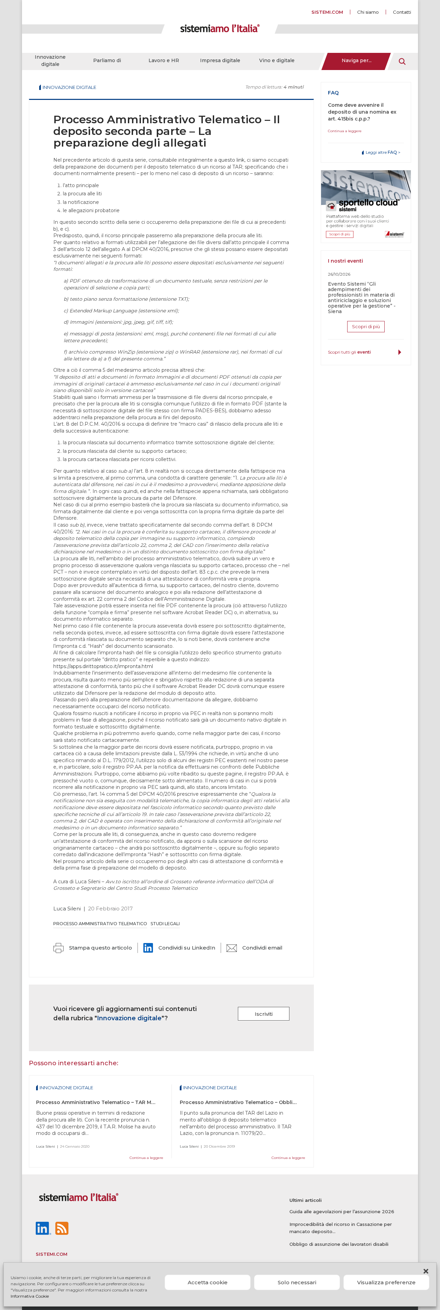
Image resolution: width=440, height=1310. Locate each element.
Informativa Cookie (30, 1296)
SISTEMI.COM (327, 12)
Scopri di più (366, 326)
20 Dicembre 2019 (219, 1146)
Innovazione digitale (50, 60)
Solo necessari (297, 1282)
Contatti (402, 12)
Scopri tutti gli (349, 352)
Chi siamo (368, 12)
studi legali (165, 923)
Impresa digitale (220, 60)
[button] (425, 1271)
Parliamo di (107, 60)
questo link (231, 160)
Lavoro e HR (163, 60)
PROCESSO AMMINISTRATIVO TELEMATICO (100, 923)
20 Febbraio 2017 (110, 908)
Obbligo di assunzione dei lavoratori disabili (338, 1244)
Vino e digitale (277, 60)
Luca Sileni (67, 908)
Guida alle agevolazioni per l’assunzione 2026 (341, 1211)
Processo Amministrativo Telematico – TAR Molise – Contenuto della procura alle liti (142, 1102)
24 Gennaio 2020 (74, 1146)
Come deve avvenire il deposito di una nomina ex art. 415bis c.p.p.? (362, 112)
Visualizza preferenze (386, 1282)
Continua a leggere (146, 1158)
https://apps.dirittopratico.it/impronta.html (103, 666)
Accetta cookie (208, 1282)
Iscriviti (264, 1014)
